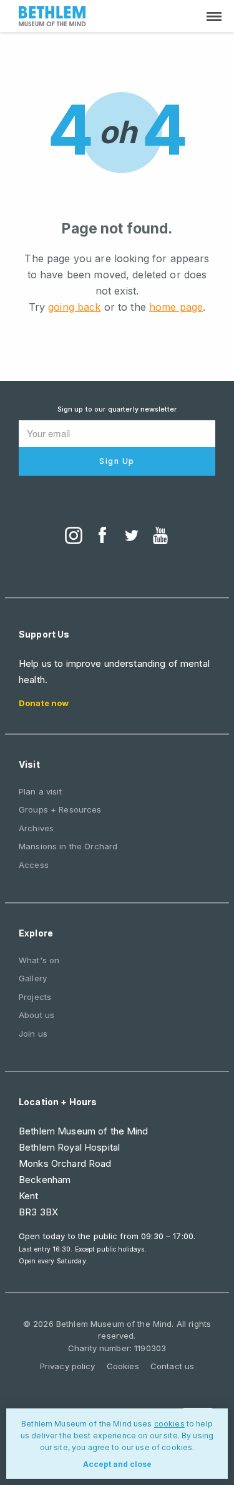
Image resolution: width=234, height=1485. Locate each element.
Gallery (33, 978)
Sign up (117, 461)
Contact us (172, 1366)
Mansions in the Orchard (68, 846)
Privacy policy (67, 1366)
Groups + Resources (60, 809)
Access (34, 865)
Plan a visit (40, 791)
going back (74, 307)
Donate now (44, 703)
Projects (35, 997)
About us (36, 1015)
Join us (33, 1034)
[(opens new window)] (73, 537)
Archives (36, 828)
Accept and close (117, 1464)
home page (176, 307)
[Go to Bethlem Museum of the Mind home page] (52, 17)
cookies (169, 1423)
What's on (39, 960)
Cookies (123, 1366)
